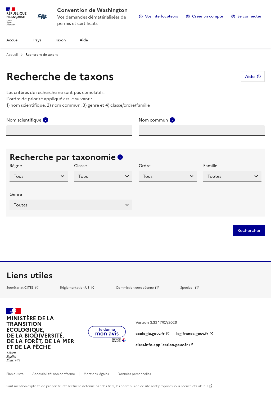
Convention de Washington (92, 10)
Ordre (145, 165)
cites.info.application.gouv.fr (162, 345)
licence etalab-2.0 (194, 386)
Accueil (13, 40)
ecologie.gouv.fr (150, 333)
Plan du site (15, 374)
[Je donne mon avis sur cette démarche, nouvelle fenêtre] (107, 340)
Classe (80, 165)
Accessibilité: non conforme (53, 374)
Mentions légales (96, 374)
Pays (37, 40)
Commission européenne (135, 287)
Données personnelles (134, 374)
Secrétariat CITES (20, 287)
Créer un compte (207, 16)
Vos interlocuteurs (161, 16)
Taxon (60, 40)
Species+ (187, 287)
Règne (16, 165)
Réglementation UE (74, 287)
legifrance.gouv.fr (192, 333)
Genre (16, 194)
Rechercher (248, 230)
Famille (210, 165)
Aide (84, 40)
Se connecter (249, 16)
